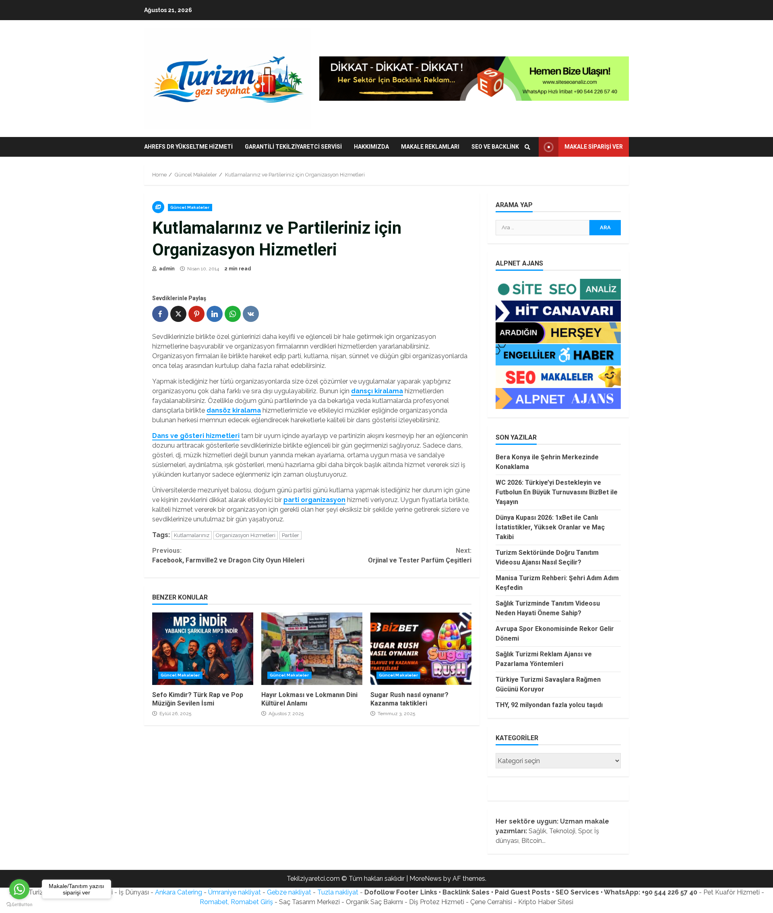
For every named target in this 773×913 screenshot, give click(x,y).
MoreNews (425, 878)
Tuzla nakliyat (337, 892)
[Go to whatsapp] (19, 889)
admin (166, 269)
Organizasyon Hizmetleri (245, 535)
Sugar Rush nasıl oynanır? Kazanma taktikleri (420, 648)
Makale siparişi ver (593, 146)
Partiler (290, 535)
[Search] (527, 147)
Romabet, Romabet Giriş (236, 902)
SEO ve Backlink (495, 146)
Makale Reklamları (430, 146)
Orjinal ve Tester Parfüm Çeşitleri (419, 555)
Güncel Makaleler (190, 207)
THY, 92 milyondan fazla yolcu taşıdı (549, 705)
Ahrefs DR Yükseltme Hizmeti (188, 146)
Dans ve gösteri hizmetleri (196, 436)
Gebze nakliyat (289, 892)
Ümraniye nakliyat (234, 892)
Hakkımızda (371, 146)
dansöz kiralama (234, 410)
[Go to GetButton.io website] (19, 904)
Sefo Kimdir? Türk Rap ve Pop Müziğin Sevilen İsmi (202, 648)
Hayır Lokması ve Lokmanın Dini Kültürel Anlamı (311, 648)
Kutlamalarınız (191, 535)
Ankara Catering (178, 892)
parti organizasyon (314, 500)
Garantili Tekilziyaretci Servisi (293, 146)
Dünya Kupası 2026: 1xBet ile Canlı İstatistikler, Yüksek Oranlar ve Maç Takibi (550, 527)
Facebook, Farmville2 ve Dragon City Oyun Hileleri (228, 555)
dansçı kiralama (377, 391)
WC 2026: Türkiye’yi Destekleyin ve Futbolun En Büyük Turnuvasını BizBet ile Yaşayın (557, 492)
